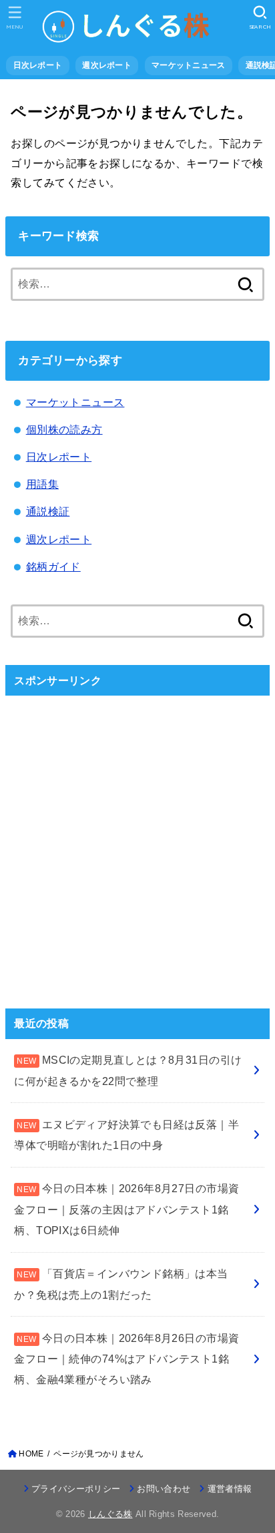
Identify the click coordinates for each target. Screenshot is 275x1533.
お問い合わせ (163, 1489)
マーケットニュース (75, 402)
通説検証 (48, 511)
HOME (31, 1454)
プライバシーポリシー (75, 1489)
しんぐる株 (110, 1514)
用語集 (42, 484)
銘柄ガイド (53, 566)
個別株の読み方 (64, 429)
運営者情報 (230, 1489)
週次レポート (58, 539)
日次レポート (58, 457)
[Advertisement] (137, 843)
